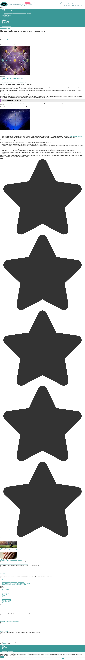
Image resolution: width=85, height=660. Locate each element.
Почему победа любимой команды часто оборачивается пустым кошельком (14, 549)
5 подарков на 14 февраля (5, 611)
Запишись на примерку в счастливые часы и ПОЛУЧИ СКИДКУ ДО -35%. (17, 13)
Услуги (3, 9)
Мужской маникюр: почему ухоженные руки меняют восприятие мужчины (14, 564)
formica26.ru (4, 643)
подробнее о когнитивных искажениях (75, 136)
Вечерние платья (5, 589)
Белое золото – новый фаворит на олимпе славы (9, 621)
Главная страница (3, 28)
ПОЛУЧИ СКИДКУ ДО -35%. (7, 651)
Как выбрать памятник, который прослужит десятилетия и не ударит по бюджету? (15, 640)
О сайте (3, 646)
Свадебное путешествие (6, 26)
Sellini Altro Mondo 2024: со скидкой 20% (11, 11)
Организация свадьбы (6, 15)
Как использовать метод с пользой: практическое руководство (14, 82)
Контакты (6, 14)
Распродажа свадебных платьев (10, 10)
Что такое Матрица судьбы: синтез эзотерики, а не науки (12, 78)
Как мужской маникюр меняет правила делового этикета (11, 560)
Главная (3, 645)
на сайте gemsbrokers (9, 39)
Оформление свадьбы (6, 17)
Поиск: (1, 7)
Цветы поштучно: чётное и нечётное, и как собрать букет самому (14, 584)
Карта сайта (4, 647)
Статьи (3, 23)
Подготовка (6, 16)
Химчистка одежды (4, 631)
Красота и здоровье (6, 592)
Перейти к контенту (4, 0)
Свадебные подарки (6, 601)
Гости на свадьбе (5, 21)
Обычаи (3, 595)
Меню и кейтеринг (5, 22)
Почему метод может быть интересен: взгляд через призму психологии (15, 79)
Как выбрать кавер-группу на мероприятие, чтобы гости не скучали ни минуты (16, 579)
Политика (4, 648)
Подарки (4, 20)
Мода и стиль (4, 19)
